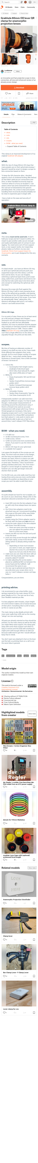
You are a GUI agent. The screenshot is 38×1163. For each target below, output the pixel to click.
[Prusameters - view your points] (25, 2)
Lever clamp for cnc (11, 1009)
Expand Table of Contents (16, 146)
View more (32, 714)
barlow (33, 656)
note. (8, 135)
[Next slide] (35, 59)
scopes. (9, 141)
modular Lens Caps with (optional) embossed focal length (16, 856)
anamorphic (11, 656)
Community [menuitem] (31, 7)
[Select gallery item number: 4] (21, 779)
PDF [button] (34, 122)
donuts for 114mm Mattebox (14, 820)
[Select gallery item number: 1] (16, 779)
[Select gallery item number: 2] (18, 779)
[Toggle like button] (4, 750)
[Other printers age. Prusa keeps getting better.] (19, 106)
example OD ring (13, 330)
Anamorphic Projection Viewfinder (16, 899)
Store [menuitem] (16, 7)
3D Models (5, 13)
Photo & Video (24, 13)
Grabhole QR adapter (15, 156)
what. (8, 132)
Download (20, 88)
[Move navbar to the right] (36, 7)
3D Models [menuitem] (8, 7)
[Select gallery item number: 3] (19, 779)
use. (7, 138)
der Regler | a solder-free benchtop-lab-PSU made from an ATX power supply (18, 783)
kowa (19, 656)
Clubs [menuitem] (23, 7)
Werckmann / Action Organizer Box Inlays (17, 747)
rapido (26, 656)
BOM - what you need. (14, 143)
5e (3, 656)
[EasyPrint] (21, 2)
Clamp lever (8, 936)
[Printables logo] (2, 7)
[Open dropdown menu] (36, 18)
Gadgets (14, 13)
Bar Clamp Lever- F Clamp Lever (16, 972)
